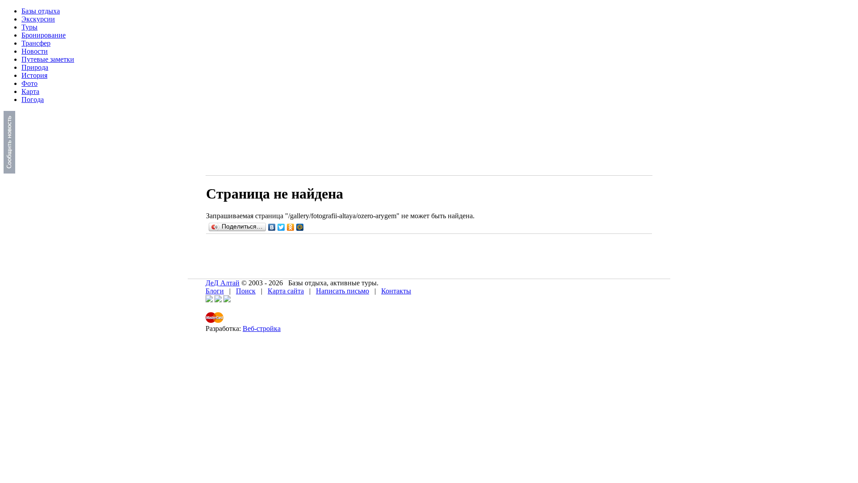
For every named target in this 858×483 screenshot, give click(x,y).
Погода (32, 99)
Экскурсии (38, 19)
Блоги (215, 291)
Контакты (396, 291)
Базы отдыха (40, 11)
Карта (30, 91)
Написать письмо (342, 291)
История (34, 75)
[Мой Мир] (300, 227)
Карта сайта (286, 291)
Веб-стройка (262, 328)
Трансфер (35, 43)
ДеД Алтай (223, 283)
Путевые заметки (47, 59)
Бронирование (43, 35)
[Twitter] (281, 227)
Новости (34, 51)
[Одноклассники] (290, 227)
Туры (29, 27)
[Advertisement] (369, 254)
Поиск (246, 291)
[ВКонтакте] (272, 227)
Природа (34, 67)
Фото (29, 83)
